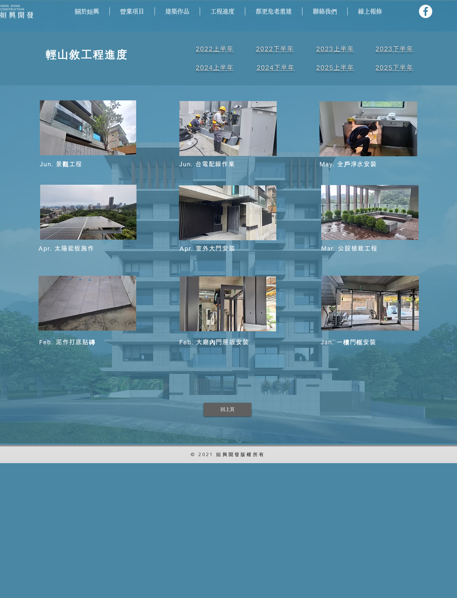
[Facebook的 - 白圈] (425, 11)
